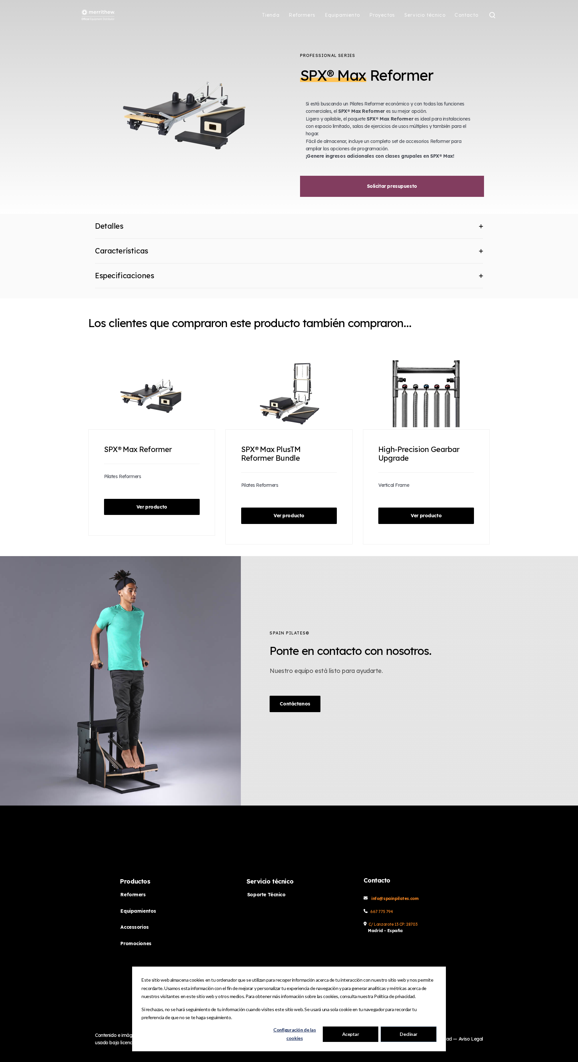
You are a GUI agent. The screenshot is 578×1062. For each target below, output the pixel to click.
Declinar (408, 1034)
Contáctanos (295, 704)
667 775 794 (381, 911)
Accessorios (134, 927)
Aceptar (350, 1034)
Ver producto (151, 507)
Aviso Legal (471, 1039)
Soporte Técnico (266, 895)
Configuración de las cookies (294, 1034)
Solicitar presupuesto (392, 186)
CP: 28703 (408, 924)
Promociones (135, 943)
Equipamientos (138, 911)
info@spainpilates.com (394, 898)
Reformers (133, 895)
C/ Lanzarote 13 (384, 924)
